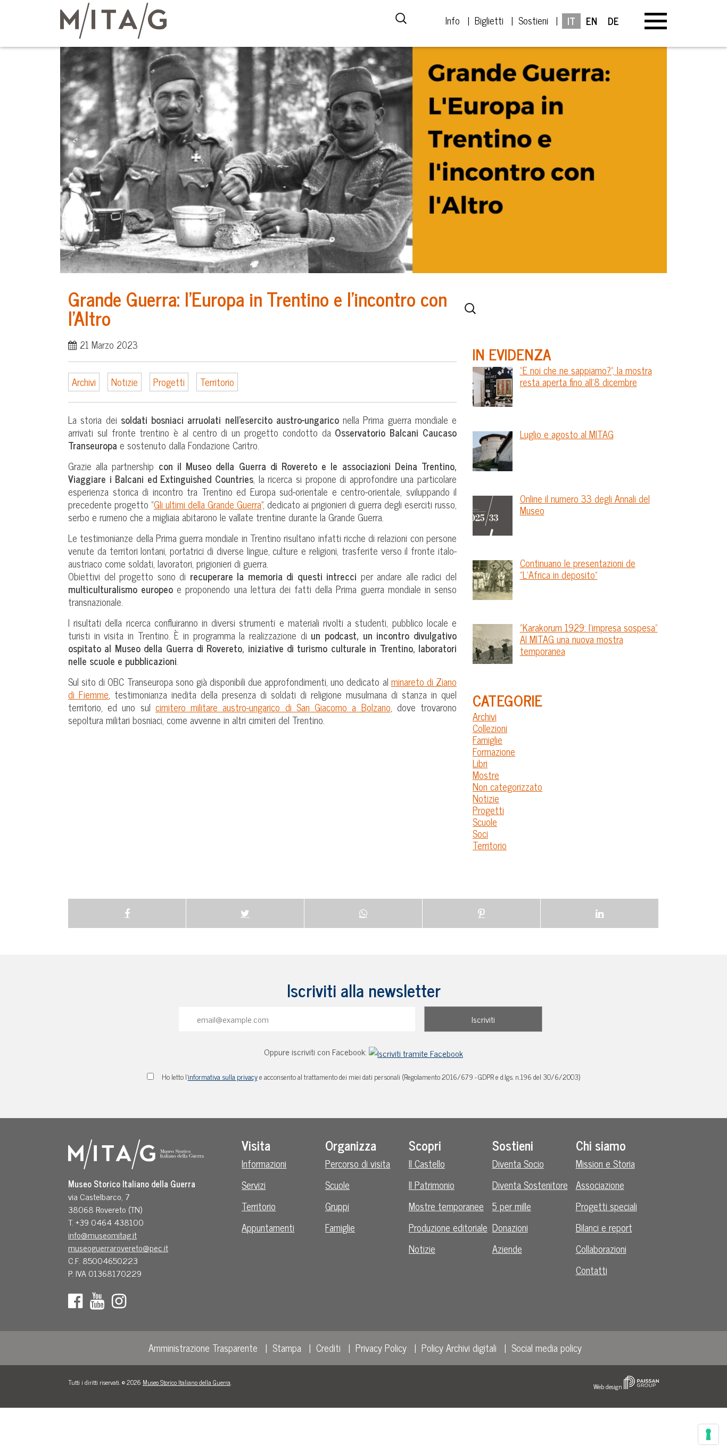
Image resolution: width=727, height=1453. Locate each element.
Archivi (84, 382)
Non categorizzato (507, 786)
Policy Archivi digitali (459, 1348)
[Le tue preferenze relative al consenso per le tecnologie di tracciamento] (708, 1434)
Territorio (217, 382)
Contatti (591, 1270)
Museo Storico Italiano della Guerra (186, 1382)
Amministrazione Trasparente (203, 1348)
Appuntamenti (268, 1227)
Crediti (328, 1348)
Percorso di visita (357, 1163)
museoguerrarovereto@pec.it (118, 1247)
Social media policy (546, 1348)
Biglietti (489, 20)
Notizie (124, 382)
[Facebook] (78, 1303)
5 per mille (511, 1206)
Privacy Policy (381, 1348)
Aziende (507, 1248)
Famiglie (487, 740)
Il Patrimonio (432, 1184)
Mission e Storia (605, 1163)
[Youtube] (100, 1303)
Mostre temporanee (446, 1206)
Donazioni (510, 1227)
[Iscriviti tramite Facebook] (416, 1051)
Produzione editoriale (448, 1227)
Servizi (254, 1184)
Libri (480, 763)
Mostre (486, 775)
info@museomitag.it (102, 1235)
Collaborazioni (601, 1248)
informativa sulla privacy (223, 1076)
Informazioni (264, 1163)
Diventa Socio (518, 1163)
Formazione (494, 751)
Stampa (286, 1348)
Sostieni (533, 20)
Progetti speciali (606, 1206)
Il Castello (427, 1163)
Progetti (169, 382)
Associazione (600, 1184)
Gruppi (337, 1206)
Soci (480, 833)
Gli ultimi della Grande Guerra (207, 504)
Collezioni (490, 728)
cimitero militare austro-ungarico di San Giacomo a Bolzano (273, 707)
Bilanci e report (604, 1227)
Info (452, 20)
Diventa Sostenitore (530, 1184)
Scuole (485, 822)
